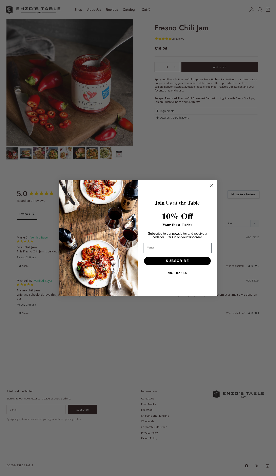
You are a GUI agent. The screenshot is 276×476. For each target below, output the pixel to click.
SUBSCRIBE (177, 261)
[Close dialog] (212, 185)
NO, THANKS (177, 273)
